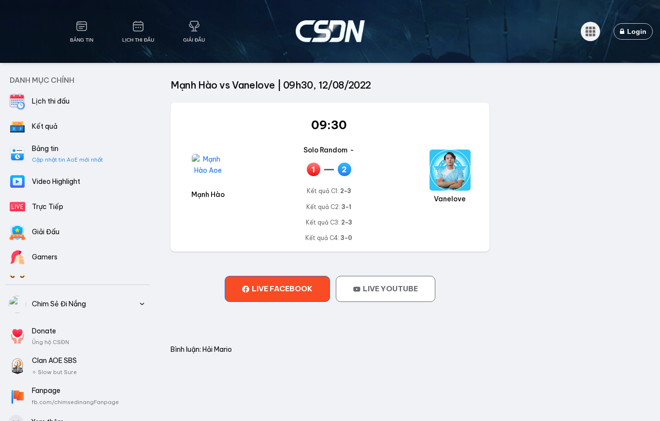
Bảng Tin (81, 40)
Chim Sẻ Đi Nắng (59, 304)
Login (635, 31)
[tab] (277, 289)
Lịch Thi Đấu (138, 40)
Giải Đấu (194, 40)
